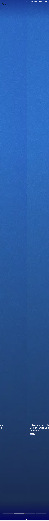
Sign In (40, 1)
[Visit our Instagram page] (22, 1)
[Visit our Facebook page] (24, 1)
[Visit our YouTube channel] (20, 1)
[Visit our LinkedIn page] (28, 1)
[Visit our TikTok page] (26, 1)
